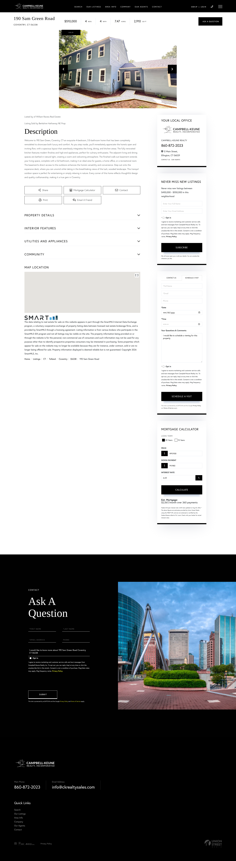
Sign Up (194, 7)
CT (44, 359)
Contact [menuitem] (157, 7)
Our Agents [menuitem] (141, 7)
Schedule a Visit (192, 278)
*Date (163, 307)
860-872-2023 (172, 145)
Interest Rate (168, 472)
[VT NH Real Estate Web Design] (213, 843)
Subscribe (182, 247)
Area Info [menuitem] (110, 7)
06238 (73, 359)
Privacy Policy (171, 237)
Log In (203, 7)
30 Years (168, 440)
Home (27, 359)
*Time (163, 319)
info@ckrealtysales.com (73, 787)
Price (163, 448)
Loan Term (167, 436)
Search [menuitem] (78, 7)
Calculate (181, 489)
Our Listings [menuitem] (93, 7)
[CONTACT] (210, 21)
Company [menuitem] (125, 7)
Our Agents (175, 160)
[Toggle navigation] (220, 6)
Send (42, 694)
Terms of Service (169, 408)
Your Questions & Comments (173, 330)
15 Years (181, 440)
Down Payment (168, 460)
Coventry (63, 359)
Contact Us (165, 160)
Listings (36, 359)
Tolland (52, 359)
